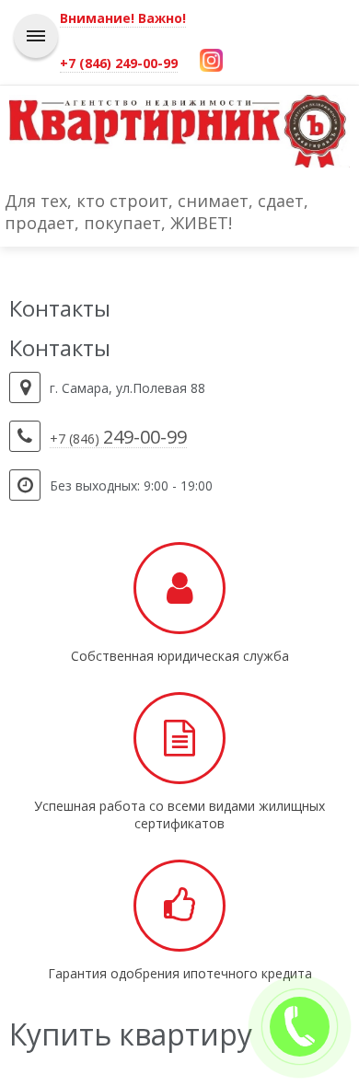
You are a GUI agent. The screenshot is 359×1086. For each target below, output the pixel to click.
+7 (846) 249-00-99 (119, 63)
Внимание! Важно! (123, 18)
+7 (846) (118, 439)
